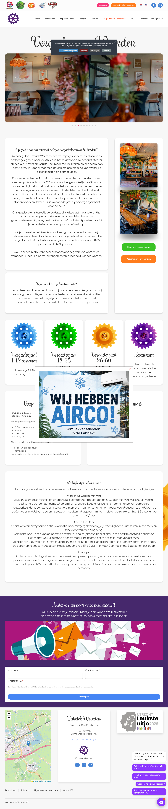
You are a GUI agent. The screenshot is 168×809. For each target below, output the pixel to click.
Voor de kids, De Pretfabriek (123, 5)
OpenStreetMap (45, 781)
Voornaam (14, 670)
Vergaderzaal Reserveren (114, 19)
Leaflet (35, 781)
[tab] (72, 125)
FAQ (132, 19)
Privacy (24, 790)
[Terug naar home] (13, 19)
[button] (11, 88)
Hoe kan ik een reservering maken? (147, 776)
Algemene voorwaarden (139, 259)
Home (37, 19)
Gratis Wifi (68, 790)
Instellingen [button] (95, 51)
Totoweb (21, 802)
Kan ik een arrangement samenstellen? (146, 791)
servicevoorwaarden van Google (70, 687)
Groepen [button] (82, 19)
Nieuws (95, 19)
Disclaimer (10, 790)
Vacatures (103, 5)
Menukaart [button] (69, 19)
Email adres (92, 670)
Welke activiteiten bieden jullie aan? (149, 767)
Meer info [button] (106, 51)
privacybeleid (51, 687)
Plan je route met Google (84, 739)
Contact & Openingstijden (151, 19)
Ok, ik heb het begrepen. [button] (68, 51)
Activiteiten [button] (50, 19)
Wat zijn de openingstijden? (151, 784)
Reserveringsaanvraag (138, 247)
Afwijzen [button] (84, 51)
